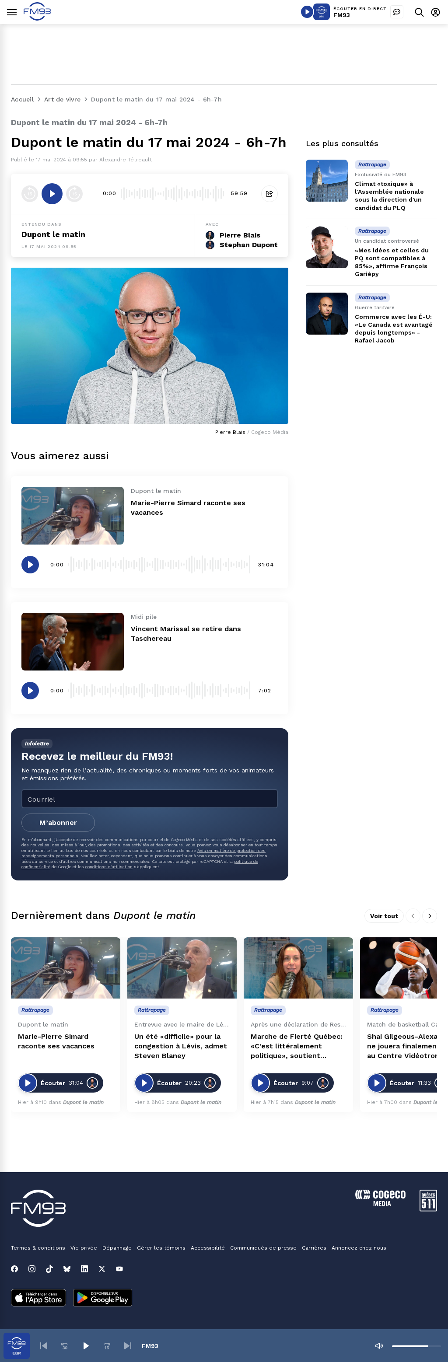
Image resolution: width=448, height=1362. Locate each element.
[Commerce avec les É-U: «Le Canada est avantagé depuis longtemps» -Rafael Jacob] (327, 314)
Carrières (314, 1248)
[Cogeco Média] (380, 1204)
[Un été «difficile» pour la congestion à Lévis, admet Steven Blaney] (182, 968)
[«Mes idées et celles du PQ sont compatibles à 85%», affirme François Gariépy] (327, 247)
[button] (43, 1346)
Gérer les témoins (161, 1248)
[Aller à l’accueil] (37, 18)
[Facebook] (14, 1268)
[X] (101, 1268)
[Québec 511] (428, 1209)
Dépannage (117, 1248)
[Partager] (269, 193)
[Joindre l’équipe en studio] (396, 11)
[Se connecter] (435, 12)
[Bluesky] (66, 1268)
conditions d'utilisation (109, 866)
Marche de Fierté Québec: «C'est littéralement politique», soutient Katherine (296, 1046)
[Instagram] (31, 1268)
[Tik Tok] (49, 1268)
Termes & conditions (38, 1248)
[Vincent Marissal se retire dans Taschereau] (72, 642)
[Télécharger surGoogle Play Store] (102, 1298)
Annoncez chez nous (359, 1248)
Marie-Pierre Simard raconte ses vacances (56, 1041)
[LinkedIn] (84, 1268)
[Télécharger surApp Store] (38, 1298)
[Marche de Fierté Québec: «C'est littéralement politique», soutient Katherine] (298, 968)
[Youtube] (119, 1268)
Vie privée (83, 1248)
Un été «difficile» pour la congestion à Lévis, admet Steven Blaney (180, 1046)
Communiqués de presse (263, 1248)
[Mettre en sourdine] (379, 1346)
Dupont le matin (53, 234)
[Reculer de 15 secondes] (29, 193)
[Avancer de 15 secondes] (74, 193)
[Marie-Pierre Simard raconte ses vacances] (72, 516)
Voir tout (384, 915)
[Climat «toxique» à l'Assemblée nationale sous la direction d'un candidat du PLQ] (327, 181)
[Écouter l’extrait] (52, 193)
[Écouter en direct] (307, 12)
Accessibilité (208, 1248)
